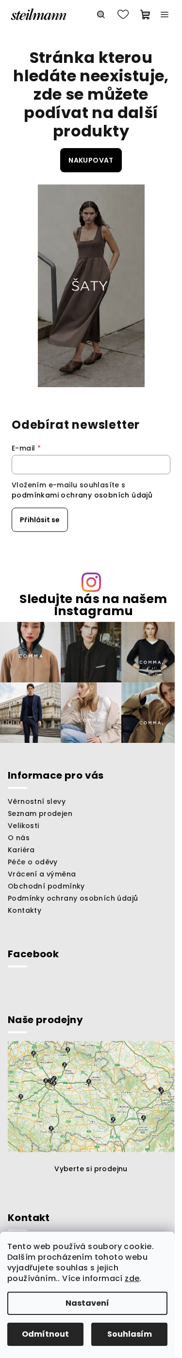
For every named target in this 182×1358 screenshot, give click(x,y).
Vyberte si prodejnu (91, 1169)
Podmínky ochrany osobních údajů (73, 898)
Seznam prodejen (40, 813)
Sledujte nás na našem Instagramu (93, 605)
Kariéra (21, 850)
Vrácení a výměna (42, 874)
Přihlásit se (40, 520)
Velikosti (23, 825)
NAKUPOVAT (91, 160)
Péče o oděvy (33, 862)
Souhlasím (129, 1334)
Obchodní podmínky (46, 886)
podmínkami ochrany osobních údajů (82, 495)
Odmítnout (45, 1334)
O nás (19, 838)
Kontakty (24, 910)
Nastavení (87, 1303)
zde (132, 1278)
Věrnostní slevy (37, 801)
